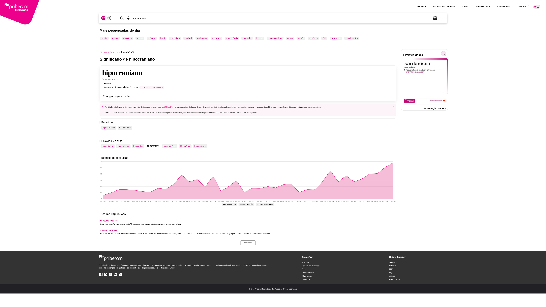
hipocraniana (125, 127)
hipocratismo (200, 146)
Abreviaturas (503, 6)
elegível (188, 38)
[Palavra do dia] (443, 53)
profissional (202, 38)
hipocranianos (109, 127)
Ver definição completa (434, 108)
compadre (247, 38)
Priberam (392, 266)
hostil (163, 38)
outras (290, 38)
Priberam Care (394, 279)
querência (313, 38)
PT (103, 18)
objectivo (127, 38)
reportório (216, 38)
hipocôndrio (108, 146)
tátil (324, 38)
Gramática (522, 6)
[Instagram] (106, 276)
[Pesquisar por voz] (129, 18)
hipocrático (185, 146)
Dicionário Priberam (109, 52)
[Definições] (435, 18)
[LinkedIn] (115, 276)
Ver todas (248, 243)
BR (109, 18)
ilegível (259, 38)
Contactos (393, 262)
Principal (421, 6)
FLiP (391, 269)
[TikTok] (110, 276)
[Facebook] (101, 276)
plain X (392, 276)
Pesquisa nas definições (310, 266)
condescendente (275, 38)
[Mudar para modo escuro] (536, 7)
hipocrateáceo (170, 146)
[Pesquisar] (122, 18)
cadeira (104, 38)
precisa (140, 38)
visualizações (352, 38)
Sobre (465, 6)
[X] (120, 276)
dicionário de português (158, 265)
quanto (115, 38)
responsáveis (232, 38)
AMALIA (167, 107)
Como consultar (482, 6)
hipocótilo (138, 146)
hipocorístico (123, 146)
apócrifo (151, 38)
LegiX (391, 272)
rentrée (301, 38)
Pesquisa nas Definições (444, 6)
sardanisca (175, 38)
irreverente (336, 38)
